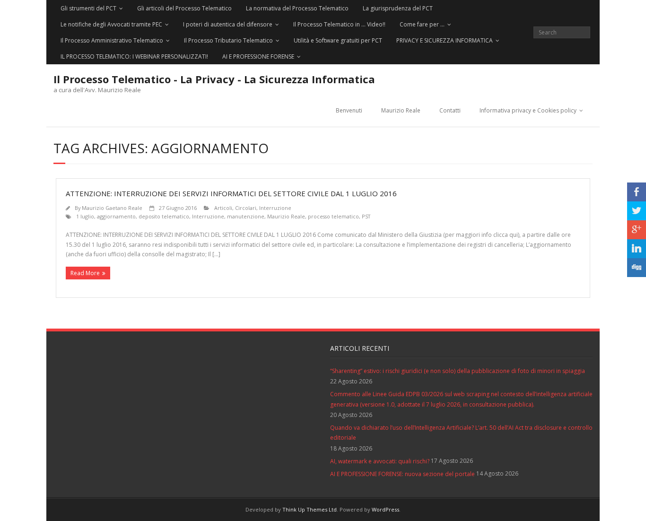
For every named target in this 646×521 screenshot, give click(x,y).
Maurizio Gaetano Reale (112, 207)
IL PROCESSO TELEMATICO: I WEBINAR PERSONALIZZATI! (134, 56)
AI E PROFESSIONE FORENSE (258, 56)
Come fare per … (422, 24)
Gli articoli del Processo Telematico (184, 8)
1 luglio (85, 216)
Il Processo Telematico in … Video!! (339, 24)
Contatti (450, 110)
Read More (85, 273)
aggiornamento (116, 216)
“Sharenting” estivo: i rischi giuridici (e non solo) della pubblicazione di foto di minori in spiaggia (457, 371)
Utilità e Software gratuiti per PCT (338, 40)
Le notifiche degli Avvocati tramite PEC (111, 24)
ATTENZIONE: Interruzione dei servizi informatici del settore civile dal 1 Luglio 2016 (231, 193)
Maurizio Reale (400, 110)
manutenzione (245, 216)
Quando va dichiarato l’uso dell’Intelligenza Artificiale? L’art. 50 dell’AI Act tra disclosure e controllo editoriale (461, 433)
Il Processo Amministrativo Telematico (112, 40)
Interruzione (275, 207)
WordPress (385, 509)
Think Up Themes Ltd (309, 509)
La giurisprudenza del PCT (398, 8)
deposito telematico (164, 216)
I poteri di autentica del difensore (227, 24)
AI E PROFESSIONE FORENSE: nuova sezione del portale (402, 474)
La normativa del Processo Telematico (297, 8)
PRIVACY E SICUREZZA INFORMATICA (444, 40)
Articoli (223, 207)
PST (366, 216)
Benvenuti (349, 110)
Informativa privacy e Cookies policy (528, 110)
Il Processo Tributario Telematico (228, 40)
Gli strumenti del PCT (88, 8)
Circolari (245, 207)
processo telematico (333, 216)
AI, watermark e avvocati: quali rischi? (379, 461)
